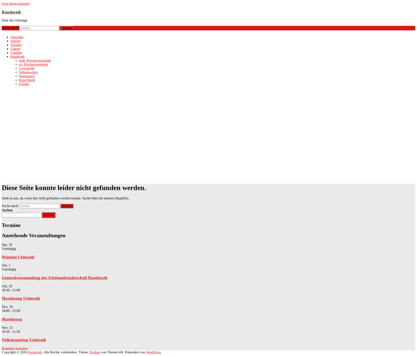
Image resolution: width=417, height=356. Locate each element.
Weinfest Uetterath (18, 257)
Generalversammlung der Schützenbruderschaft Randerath (55, 277)
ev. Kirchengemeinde (33, 64)
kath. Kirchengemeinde (35, 60)
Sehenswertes (28, 72)
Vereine (15, 41)
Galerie (15, 49)
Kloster (24, 84)
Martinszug (12, 319)
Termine (16, 45)
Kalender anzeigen (14, 348)
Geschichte (26, 68)
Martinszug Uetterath (21, 298)
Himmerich (27, 76)
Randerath (11, 12)
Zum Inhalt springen (16, 3)
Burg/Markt (27, 80)
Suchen (7, 210)
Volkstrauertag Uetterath (24, 340)
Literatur (16, 53)
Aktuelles (16, 37)
